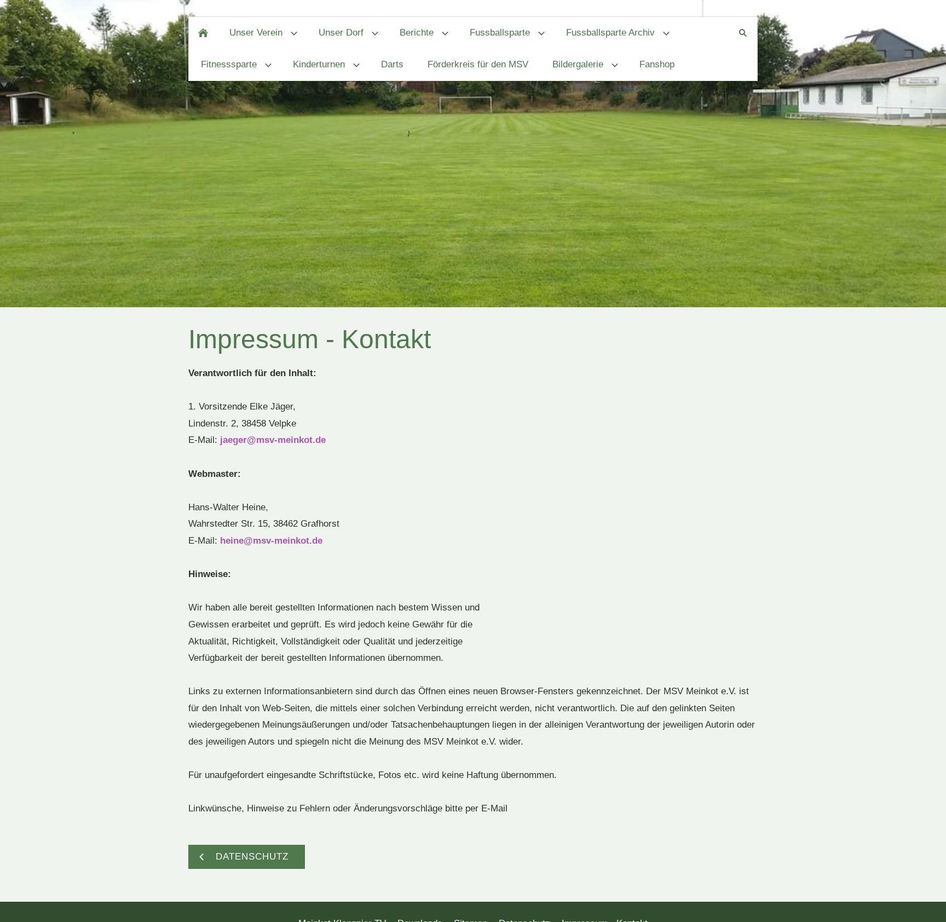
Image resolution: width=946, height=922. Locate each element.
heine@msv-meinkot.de (271, 540)
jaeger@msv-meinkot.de (273, 440)
